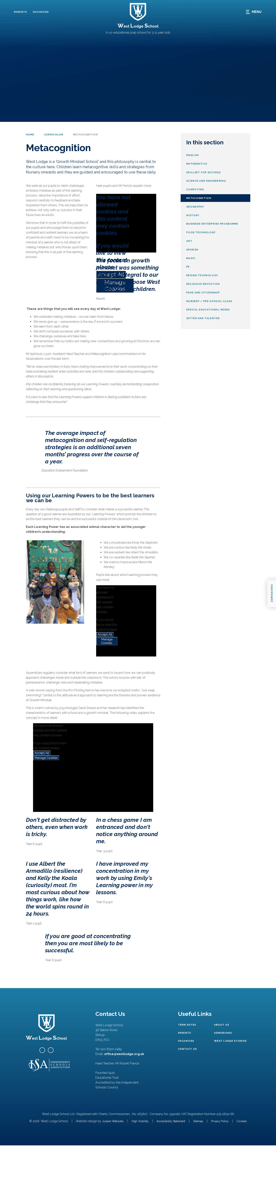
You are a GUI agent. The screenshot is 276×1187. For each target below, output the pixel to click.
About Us (221, 1024)
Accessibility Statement (171, 1121)
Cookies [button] (242, 1121)
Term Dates (187, 1024)
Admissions (223, 1032)
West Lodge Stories (230, 1040)
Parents (20, 11)
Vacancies (41, 11)
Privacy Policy (219, 1121)
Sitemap (198, 1121)
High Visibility (140, 1121)
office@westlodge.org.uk (124, 1054)
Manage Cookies (106, 641)
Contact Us (187, 1049)
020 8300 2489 (111, 1049)
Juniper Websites (113, 1121)
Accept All (105, 634)
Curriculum (53, 134)
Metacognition (85, 134)
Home (30, 134)
